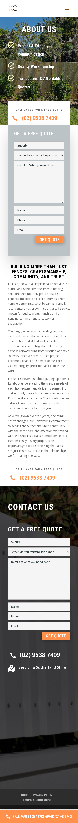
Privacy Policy (42, 795)
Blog (24, 795)
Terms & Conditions (36, 800)
